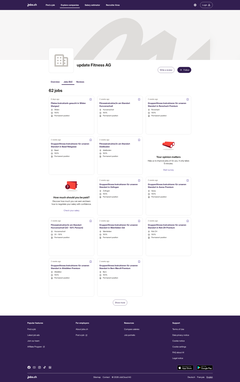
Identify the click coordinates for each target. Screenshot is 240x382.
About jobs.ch (82, 329)
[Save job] (91, 99)
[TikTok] (44, 367)
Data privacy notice (180, 335)
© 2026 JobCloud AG (121, 377)
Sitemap (96, 377)
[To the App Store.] (185, 367)
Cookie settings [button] (179, 346)
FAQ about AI (178, 352)
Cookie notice (178, 341)
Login (204, 5)
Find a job (50, 5)
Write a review (166, 70)
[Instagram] (39, 367)
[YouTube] (34, 367)
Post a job (80, 335)
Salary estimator (92, 5)
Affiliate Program (34, 346)
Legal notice (177, 358)
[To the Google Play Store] (204, 367)
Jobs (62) (68, 82)
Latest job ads (33, 335)
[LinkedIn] (50, 367)
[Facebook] (29, 367)
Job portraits (129, 335)
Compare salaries (131, 329)
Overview (55, 82)
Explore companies (70, 5)
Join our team (33, 341)
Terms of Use (178, 329)
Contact (106, 377)
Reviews (80, 82)
